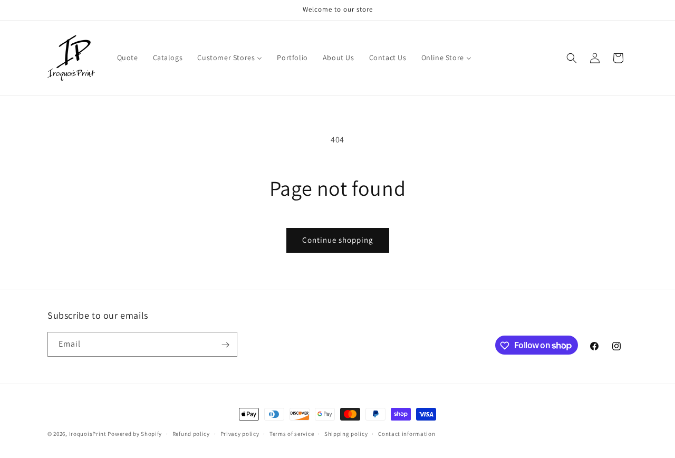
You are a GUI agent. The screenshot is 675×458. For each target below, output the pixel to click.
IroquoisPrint (88, 433)
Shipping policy (346, 433)
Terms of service (291, 433)
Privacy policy (239, 433)
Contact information (406, 433)
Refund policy (191, 433)
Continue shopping (337, 240)
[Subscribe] (225, 344)
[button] (571, 58)
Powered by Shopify (135, 433)
